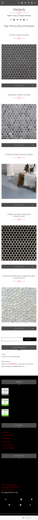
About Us (5, 432)
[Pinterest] (31, 3)
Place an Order (7, 445)
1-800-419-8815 (8, 490)
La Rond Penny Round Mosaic (19, 155)
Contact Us (6, 442)
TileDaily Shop (12, 364)
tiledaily (19, 9)
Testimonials (8, 435)
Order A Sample (9, 448)
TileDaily (7, 438)
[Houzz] (35, 3)
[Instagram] (28, 3)
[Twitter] (25, 3)
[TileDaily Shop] (18, 3)
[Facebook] (22, 3)
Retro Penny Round (19, 35)
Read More (19, 85)
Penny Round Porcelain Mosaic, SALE (19, 215)
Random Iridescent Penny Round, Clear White (19, 277)
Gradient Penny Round (19, 95)
